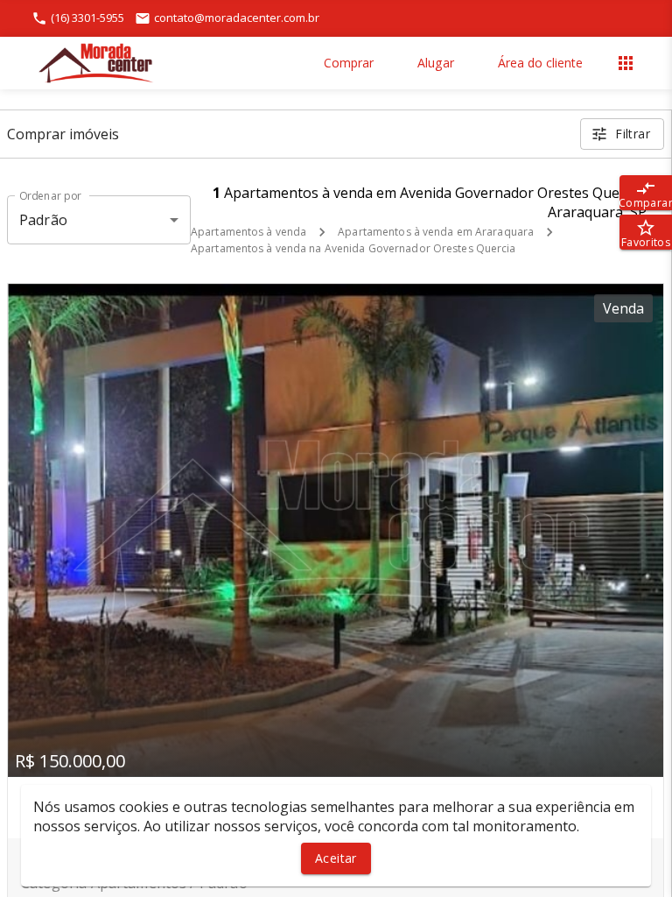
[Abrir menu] (626, 63)
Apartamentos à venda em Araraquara (436, 231)
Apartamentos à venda (248, 231)
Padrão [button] (43, 220)
